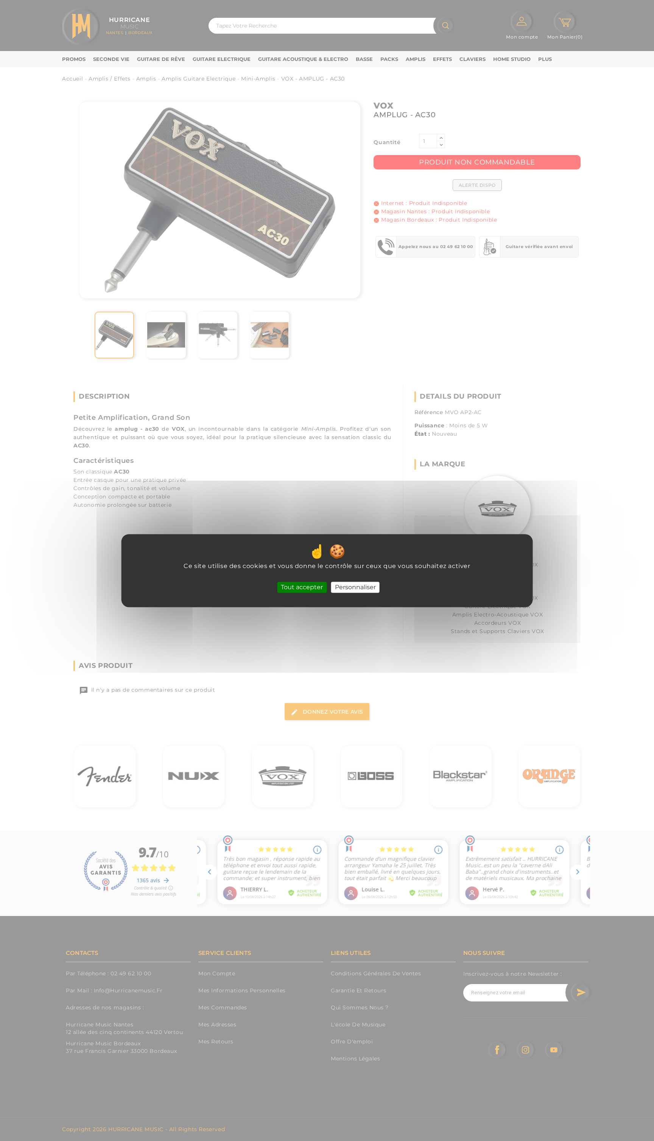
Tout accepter (302, 587)
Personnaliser (355, 587)
